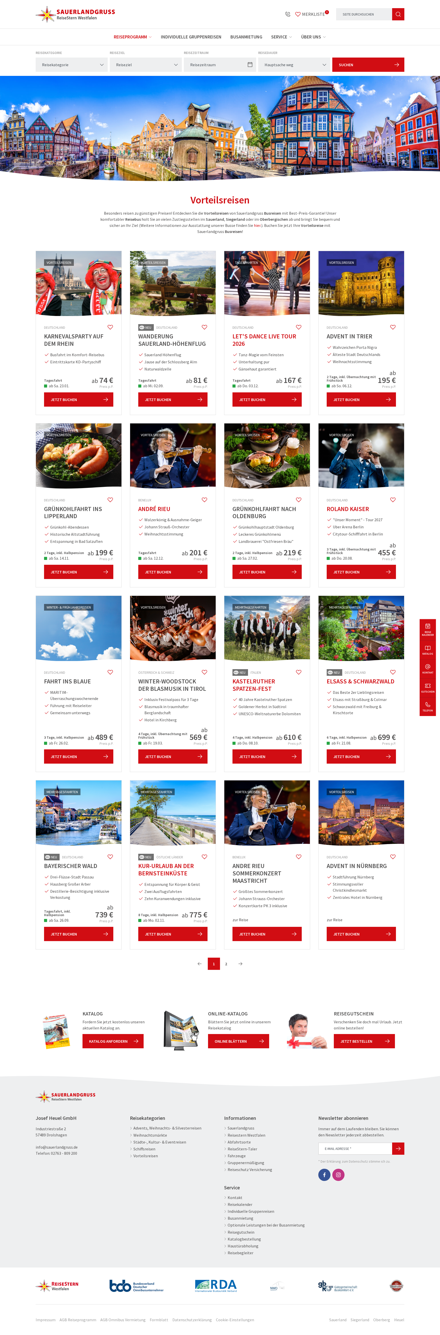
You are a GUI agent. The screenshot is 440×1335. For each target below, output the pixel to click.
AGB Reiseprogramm (78, 1319)
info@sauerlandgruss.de (57, 1147)
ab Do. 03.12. (247, 386)
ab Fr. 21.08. (341, 743)
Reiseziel (117, 52)
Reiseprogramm (130, 37)
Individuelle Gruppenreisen (191, 37)
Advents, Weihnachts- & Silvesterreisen (167, 1128)
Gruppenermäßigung (246, 1162)
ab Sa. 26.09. (58, 920)
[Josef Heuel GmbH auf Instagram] (338, 1175)
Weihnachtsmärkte (150, 1135)
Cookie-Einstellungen (235, 1319)
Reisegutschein (241, 1232)
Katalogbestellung (244, 1239)
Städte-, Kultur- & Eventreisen (159, 1142)
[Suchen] (398, 14)
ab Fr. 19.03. (152, 743)
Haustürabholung (243, 1246)
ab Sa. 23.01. (58, 386)
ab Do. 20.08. (342, 558)
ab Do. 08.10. (247, 743)
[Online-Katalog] (181, 1031)
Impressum (46, 1319)
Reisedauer (267, 52)
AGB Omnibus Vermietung (123, 1319)
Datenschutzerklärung (192, 1319)
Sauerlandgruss (241, 1128)
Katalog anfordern (108, 1041)
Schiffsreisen (144, 1149)
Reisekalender (240, 1204)
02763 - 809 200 (64, 1153)
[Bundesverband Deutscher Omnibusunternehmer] (136, 1284)
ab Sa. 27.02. (247, 558)
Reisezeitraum (196, 52)
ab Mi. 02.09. (152, 386)
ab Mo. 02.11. (153, 920)
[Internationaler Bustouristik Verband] (216, 1284)
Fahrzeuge (237, 1155)
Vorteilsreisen (145, 1155)
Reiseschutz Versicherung (250, 1169)
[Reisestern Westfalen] (57, 1284)
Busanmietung (246, 37)
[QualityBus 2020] (397, 1284)
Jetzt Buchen (64, 399)
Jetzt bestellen (356, 1041)
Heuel (399, 1319)
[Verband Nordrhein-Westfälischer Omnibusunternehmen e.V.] (277, 1284)
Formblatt (159, 1319)
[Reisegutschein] (307, 1031)
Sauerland (338, 1319)
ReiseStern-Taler (242, 1149)
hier (257, 225)
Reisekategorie (49, 52)
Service (279, 37)
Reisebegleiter (240, 1252)
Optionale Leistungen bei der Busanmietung (266, 1225)
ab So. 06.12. (341, 386)
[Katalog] (56, 1031)
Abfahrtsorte (239, 1142)
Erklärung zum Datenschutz (347, 1161)
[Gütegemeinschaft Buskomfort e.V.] (337, 1284)
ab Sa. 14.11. (58, 558)
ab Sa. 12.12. (152, 558)
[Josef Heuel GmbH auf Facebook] (324, 1175)
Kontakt (235, 1197)
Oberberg (381, 1319)
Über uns (311, 37)
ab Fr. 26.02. (58, 743)
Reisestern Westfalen (246, 1135)
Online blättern (231, 1041)
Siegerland (360, 1319)
